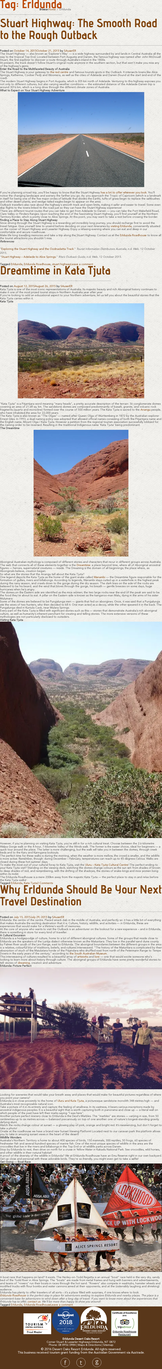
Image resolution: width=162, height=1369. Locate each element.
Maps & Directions (89, 1345)
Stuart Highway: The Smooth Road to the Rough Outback (78, 30)
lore (97, 956)
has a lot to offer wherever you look (124, 192)
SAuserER (70, 50)
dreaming (24, 963)
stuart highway (61, 264)
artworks (82, 956)
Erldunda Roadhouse (133, 235)
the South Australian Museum (88, 953)
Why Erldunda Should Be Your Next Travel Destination (81, 897)
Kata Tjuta (30, 883)
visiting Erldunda (121, 226)
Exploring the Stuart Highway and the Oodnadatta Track (37, 249)
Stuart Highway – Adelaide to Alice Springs (28, 257)
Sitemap (108, 1345)
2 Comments (45, 883)
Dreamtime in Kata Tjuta (55, 272)
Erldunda (16, 264)
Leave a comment (82, 264)
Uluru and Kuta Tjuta (70, 1101)
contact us (33, 1301)
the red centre (59, 72)
